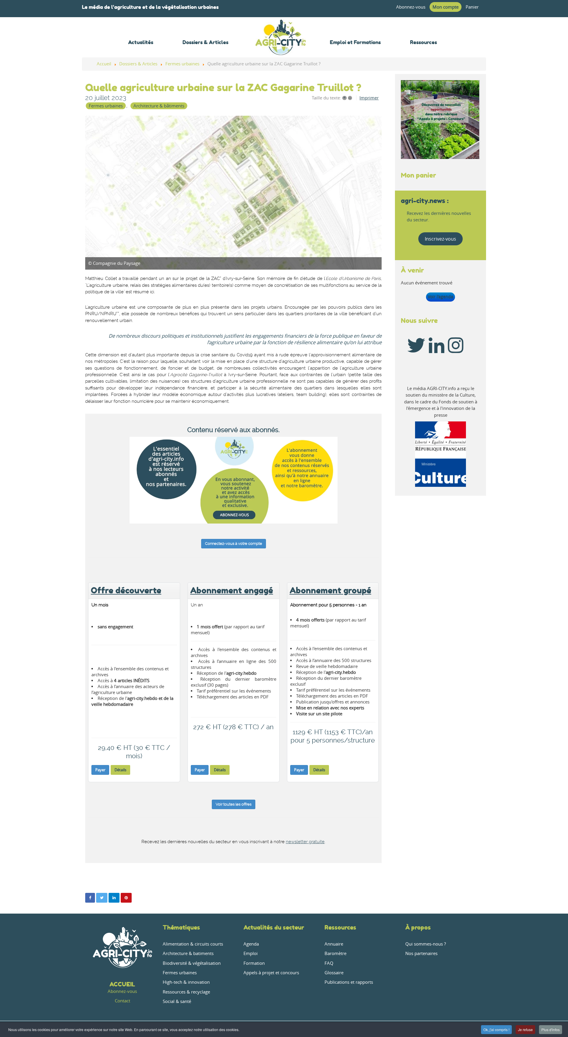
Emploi (250, 953)
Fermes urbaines (106, 106)
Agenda (251, 944)
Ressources (340, 927)
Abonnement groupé (330, 590)
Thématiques (181, 927)
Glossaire (334, 972)
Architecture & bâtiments (158, 106)
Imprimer (369, 98)
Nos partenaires (421, 953)
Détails (120, 769)
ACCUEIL (122, 984)
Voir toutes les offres (233, 804)
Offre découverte (126, 590)
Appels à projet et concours (271, 972)
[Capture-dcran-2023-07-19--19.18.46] (233, 193)
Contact (122, 1001)
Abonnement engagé (231, 590)
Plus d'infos (550, 1029)
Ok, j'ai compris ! (496, 1029)
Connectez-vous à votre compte (233, 543)
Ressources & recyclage (186, 992)
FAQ (329, 963)
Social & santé (177, 1001)
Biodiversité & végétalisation (192, 963)
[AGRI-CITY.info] (280, 47)
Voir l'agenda (440, 296)
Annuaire (334, 944)
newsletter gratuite (305, 841)
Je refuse (525, 1029)
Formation (254, 963)
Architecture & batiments (188, 953)
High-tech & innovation (186, 982)
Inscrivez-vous (440, 239)
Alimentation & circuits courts (193, 944)
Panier (472, 7)
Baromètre (335, 953)
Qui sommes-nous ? (425, 944)
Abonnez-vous (410, 7)
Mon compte (446, 7)
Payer (100, 769)
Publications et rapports (349, 982)
